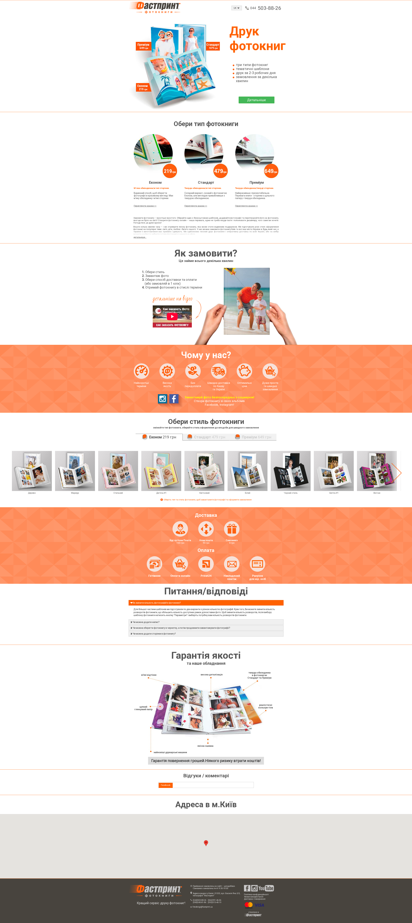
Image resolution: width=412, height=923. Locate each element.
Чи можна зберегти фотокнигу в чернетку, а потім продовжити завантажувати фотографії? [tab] (181, 628)
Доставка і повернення (254, 899)
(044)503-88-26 (199, 900)
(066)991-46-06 (214, 900)
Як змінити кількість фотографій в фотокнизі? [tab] (157, 602)
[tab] (166, 785)
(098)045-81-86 (199, 902)
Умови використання (253, 897)
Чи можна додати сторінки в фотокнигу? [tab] (154, 633)
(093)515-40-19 (214, 902)
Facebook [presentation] (165, 785)
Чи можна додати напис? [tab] (146, 622)
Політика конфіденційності (256, 894)
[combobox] (236, 8)
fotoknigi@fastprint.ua (203, 907)
